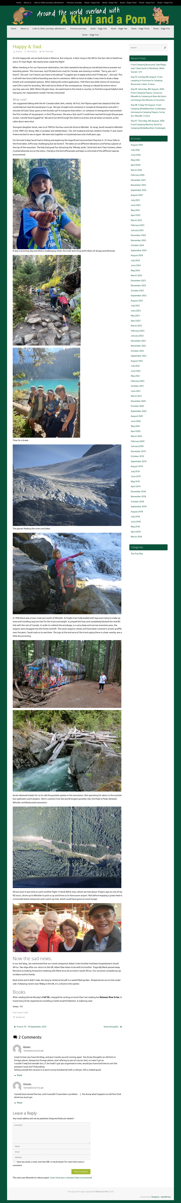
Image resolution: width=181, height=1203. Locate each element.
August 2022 (137, 361)
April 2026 (135, 165)
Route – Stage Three (128, 3)
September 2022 (138, 356)
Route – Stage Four (147, 3)
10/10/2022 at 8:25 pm (33, 1051)
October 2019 (137, 456)
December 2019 (138, 451)
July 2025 (135, 200)
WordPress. (166, 1197)
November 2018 (138, 496)
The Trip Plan (47, 51)
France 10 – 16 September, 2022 (31, 1026)
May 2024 (135, 270)
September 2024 (138, 250)
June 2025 (136, 205)
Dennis (19, 51)
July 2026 (135, 150)
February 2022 (137, 381)
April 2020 (135, 431)
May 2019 (135, 481)
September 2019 (138, 461)
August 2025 (137, 195)
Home (18, 3)
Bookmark (20, 1017)
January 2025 (137, 230)
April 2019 (135, 486)
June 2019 (136, 476)
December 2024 (138, 235)
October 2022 (137, 351)
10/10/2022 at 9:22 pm (33, 1088)
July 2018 (135, 516)
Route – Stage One (92, 3)
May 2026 (135, 160)
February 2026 (137, 175)
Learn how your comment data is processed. (71, 1177)
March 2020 (136, 436)
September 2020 (138, 411)
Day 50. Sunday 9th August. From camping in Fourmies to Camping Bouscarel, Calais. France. (146, 81)
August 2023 (137, 300)
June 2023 (136, 310)
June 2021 (136, 391)
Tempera (155, 1197)
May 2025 (135, 210)
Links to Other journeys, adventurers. (49, 3)
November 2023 (138, 285)
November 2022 (138, 346)
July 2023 (135, 305)
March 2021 (136, 396)
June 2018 (136, 521)
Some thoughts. (111, 1026)
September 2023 (138, 295)
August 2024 (137, 255)
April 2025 (135, 215)
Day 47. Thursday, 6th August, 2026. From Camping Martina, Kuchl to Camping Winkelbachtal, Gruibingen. (148, 124)
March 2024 (136, 275)
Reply (19, 1075)
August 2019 (137, 466)
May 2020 (135, 426)
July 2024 (135, 260)
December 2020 (138, 401)
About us (27, 3)
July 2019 (135, 471)
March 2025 (136, 220)
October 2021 (137, 386)
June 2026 (136, 155)
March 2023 (136, 325)
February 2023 (137, 331)
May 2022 (135, 376)
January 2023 (137, 335)
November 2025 (138, 185)
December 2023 (138, 280)
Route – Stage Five (165, 3)
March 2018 (136, 536)
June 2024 (136, 265)
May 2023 (135, 315)
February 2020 (137, 441)
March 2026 (136, 170)
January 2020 (137, 446)
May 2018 (135, 526)
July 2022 (135, 366)
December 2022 (138, 341)
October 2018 (137, 501)
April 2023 (135, 320)
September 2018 (138, 506)
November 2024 (138, 240)
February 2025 (137, 225)
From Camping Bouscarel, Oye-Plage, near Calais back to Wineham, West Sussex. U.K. (148, 68)
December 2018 (138, 491)
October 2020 (137, 406)
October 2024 (137, 245)
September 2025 (138, 190)
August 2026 (137, 145)
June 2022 (136, 371)
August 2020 (137, 416)
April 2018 (135, 531)
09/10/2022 (32, 51)
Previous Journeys (74, 3)
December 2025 (138, 180)
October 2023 (137, 290)
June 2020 (136, 421)
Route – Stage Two (110, 3)
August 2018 (137, 511)
